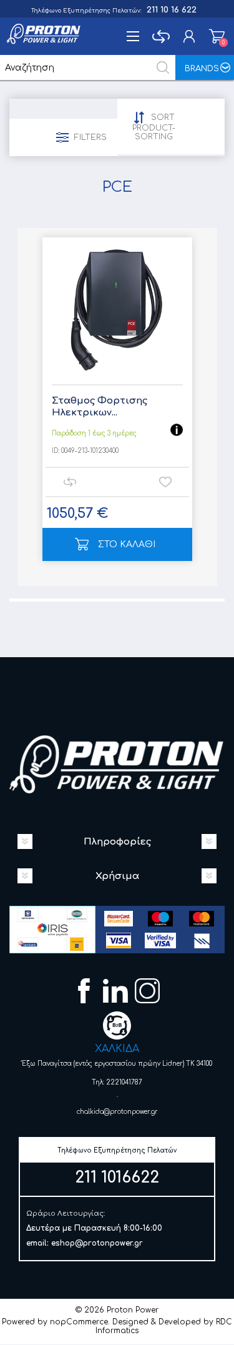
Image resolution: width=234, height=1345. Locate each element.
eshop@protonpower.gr (97, 1243)
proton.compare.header (161, 36)
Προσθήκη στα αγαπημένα (165, 482)
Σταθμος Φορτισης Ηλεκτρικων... (99, 407)
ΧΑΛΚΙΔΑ (117, 1049)
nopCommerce (79, 1322)
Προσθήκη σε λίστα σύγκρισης (69, 482)
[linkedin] (117, 992)
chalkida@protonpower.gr (117, 1111)
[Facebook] (85, 992)
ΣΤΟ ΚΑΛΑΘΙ (126, 544)
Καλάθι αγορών (217, 36)
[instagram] (149, 992)
